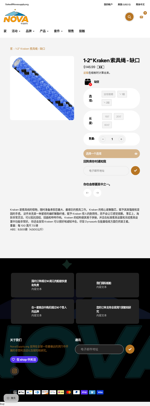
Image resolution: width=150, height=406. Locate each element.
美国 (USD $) (124, 4)
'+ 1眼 (122, 94)
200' (118, 116)
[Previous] (87, 193)
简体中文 (140, 4)
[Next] (97, 193)
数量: (92, 138)
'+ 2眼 (107, 102)
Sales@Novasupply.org (17, 4)
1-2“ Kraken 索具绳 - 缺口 (30, 48)
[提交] (129, 349)
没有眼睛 (108, 94)
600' (107, 124)
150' (107, 116)
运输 (86, 72)
